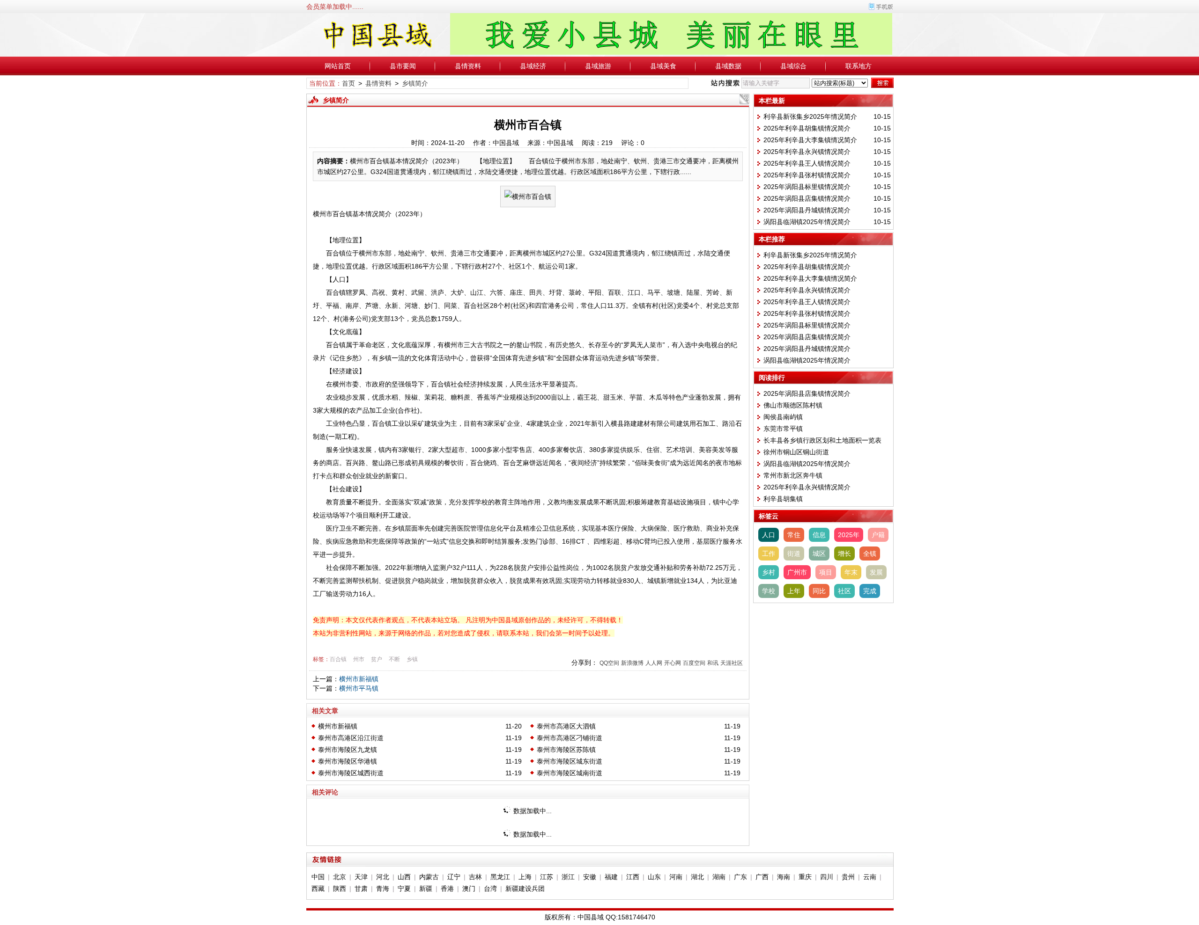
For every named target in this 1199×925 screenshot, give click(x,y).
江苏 (546, 877)
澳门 (468, 888)
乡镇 (412, 659)
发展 (876, 572)
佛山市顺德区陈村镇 (792, 405)
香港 (447, 888)
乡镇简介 (415, 83)
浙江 (568, 877)
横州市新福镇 (358, 679)
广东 (740, 877)
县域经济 (533, 66)
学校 (768, 591)
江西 (632, 877)
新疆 (425, 888)
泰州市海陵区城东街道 (569, 761)
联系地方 (858, 66)
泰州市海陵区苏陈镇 (566, 749)
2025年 (848, 535)
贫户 (376, 659)
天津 (361, 877)
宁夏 (404, 888)
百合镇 (338, 659)
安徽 (589, 877)
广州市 (797, 572)
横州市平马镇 (358, 688)
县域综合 (793, 66)
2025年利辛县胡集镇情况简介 (807, 128)
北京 (339, 877)
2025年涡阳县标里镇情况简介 (807, 186)
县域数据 (728, 66)
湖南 (718, 877)
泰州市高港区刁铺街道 (569, 738)
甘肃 (361, 888)
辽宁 (453, 877)
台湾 (490, 888)
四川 (826, 877)
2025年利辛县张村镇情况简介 (807, 175)
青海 (382, 888)
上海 (525, 877)
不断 (394, 659)
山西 (404, 877)
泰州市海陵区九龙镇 (347, 749)
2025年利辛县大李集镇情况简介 (810, 140)
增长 (844, 553)
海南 (783, 877)
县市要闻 (403, 66)
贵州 (848, 877)
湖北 (697, 877)
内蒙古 (429, 877)
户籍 (878, 535)
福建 (611, 877)
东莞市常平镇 (783, 428)
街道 (793, 553)
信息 (819, 535)
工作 (768, 553)
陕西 (339, 888)
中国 (318, 877)
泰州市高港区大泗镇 (566, 726)
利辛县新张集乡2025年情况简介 (810, 116)
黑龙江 (500, 877)
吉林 (475, 877)
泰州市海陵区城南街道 (569, 773)
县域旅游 (598, 66)
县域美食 (663, 66)
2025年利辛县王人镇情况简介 (807, 163)
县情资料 (468, 66)
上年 (793, 591)
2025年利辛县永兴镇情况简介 (807, 151)
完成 (869, 591)
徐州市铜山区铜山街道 (796, 452)
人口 (768, 535)
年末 (851, 572)
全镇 (869, 553)
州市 (358, 659)
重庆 (805, 877)
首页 (348, 83)
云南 (869, 877)
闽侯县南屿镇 (783, 417)
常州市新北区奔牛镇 (792, 475)
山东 (654, 877)
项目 (825, 572)
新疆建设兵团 (525, 888)
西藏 (318, 888)
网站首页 (338, 66)
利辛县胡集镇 (783, 499)
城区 (819, 553)
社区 (844, 591)
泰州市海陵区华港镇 (347, 761)
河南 (675, 877)
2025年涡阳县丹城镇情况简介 (807, 210)
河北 (382, 877)
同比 (819, 591)
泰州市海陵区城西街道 (351, 773)
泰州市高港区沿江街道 (351, 738)
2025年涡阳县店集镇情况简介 (807, 198)
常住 (793, 535)
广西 (762, 877)
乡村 (768, 572)
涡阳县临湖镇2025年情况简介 (807, 222)
